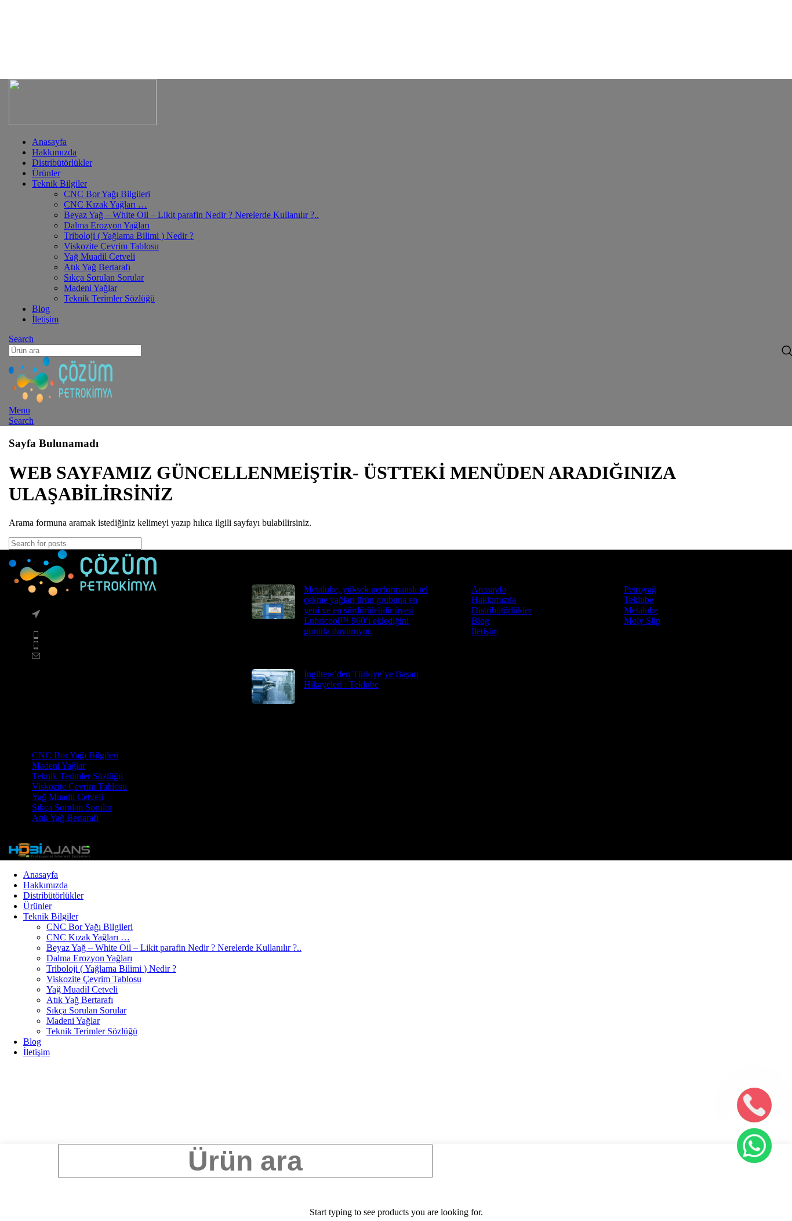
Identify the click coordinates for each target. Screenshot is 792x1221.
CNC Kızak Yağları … (105, 204)
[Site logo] (83, 122)
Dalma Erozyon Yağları (107, 225)
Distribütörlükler (501, 610)
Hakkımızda (493, 600)
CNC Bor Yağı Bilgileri (107, 194)
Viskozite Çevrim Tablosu (111, 246)
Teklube (638, 600)
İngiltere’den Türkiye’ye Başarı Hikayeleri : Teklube (361, 679)
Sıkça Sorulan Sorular (104, 277)
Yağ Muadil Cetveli (99, 256)
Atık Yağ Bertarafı (97, 267)
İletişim (484, 631)
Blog (480, 621)
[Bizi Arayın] (754, 1105)
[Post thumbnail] (273, 618)
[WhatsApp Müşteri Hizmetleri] (754, 1145)
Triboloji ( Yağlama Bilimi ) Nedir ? (129, 236)
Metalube (641, 610)
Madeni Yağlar (90, 288)
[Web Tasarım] (49, 855)
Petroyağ (640, 589)
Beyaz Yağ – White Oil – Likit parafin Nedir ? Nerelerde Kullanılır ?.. (191, 215)
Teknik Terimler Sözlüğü (109, 298)
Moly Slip (642, 621)
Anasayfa (488, 589)
